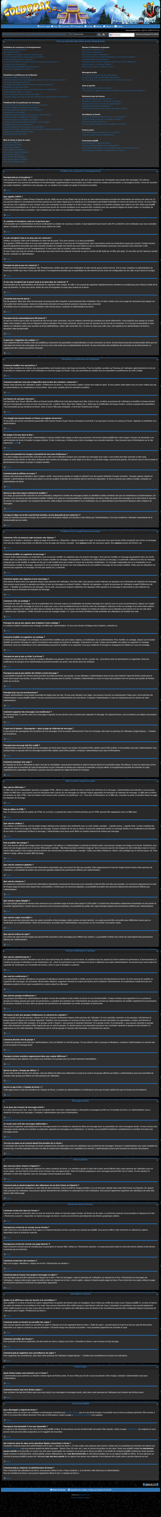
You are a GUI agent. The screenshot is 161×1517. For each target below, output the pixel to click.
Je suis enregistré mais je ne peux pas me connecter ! (24, 57)
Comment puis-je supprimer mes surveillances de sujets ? (104, 124)
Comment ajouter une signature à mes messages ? (22, 110)
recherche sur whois (12, 1448)
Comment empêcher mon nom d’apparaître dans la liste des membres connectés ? (35, 80)
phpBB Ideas (132, 1429)
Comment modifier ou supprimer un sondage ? (21, 117)
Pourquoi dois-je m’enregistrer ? (15, 50)
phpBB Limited (72, 1412)
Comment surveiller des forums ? (94, 122)
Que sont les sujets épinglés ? (14, 157)
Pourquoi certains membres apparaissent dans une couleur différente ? (109, 62)
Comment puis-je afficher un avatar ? (17, 92)
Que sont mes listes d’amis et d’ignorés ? (97, 88)
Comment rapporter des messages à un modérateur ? (24, 127)
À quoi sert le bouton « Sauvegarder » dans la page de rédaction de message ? (33, 129)
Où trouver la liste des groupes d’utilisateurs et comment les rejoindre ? (109, 57)
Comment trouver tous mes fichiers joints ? (98, 135)
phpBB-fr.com (85, 1495)
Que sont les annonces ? (13, 154)
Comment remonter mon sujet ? (15, 134)
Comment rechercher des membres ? (96, 106)
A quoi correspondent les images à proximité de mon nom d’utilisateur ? (30, 89)
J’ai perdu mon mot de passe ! (14, 64)
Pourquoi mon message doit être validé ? (18, 132)
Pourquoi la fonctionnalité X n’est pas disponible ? (100, 145)
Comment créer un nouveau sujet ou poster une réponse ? (25, 105)
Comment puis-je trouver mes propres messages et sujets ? (105, 108)
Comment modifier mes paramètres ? (17, 77)
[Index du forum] (80, 12)
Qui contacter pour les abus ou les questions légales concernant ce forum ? (111, 148)
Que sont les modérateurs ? (92, 52)
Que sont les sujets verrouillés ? (15, 159)
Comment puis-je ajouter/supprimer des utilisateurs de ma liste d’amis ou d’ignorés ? (114, 90)
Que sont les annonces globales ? (16, 152)
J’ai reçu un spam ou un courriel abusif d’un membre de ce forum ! (107, 80)
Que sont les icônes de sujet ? (15, 162)
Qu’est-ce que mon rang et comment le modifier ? (22, 94)
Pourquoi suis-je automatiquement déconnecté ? (21, 67)
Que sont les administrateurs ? (93, 50)
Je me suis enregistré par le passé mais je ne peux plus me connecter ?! (31, 62)
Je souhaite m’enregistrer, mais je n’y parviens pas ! (23, 54)
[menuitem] (54, 26)
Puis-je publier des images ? (14, 150)
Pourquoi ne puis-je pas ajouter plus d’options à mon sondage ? (27, 115)
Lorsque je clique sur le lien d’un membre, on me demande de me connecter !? (36, 97)
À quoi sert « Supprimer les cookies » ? (18, 69)
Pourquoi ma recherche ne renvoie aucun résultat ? (101, 101)
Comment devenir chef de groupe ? (95, 59)
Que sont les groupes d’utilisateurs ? (96, 54)
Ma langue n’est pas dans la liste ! (16, 87)
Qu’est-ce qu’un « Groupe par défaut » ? (97, 64)
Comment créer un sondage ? (14, 112)
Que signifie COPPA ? (11, 52)
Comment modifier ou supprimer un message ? (21, 107)
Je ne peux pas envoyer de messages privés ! (100, 75)
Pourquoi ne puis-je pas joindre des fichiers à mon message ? (26, 122)
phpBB (16, 443)
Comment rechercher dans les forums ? (97, 99)
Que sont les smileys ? (12, 147)
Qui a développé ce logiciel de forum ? (96, 143)
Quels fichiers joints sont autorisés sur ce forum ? (101, 132)
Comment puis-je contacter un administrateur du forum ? (103, 150)
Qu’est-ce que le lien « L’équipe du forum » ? (99, 67)
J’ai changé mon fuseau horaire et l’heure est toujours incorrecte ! (28, 84)
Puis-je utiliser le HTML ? (12, 145)
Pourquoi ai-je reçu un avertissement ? (18, 124)
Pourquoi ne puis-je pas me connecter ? (18, 59)
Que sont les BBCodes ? (12, 142)
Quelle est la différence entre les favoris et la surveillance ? (104, 117)
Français (116, 34)
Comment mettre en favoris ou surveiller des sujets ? (102, 119)
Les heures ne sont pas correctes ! (16, 82)
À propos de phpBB (81, 1415)
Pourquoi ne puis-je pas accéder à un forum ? (20, 120)
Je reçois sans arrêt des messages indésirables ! (101, 77)
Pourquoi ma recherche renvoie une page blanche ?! (102, 104)
